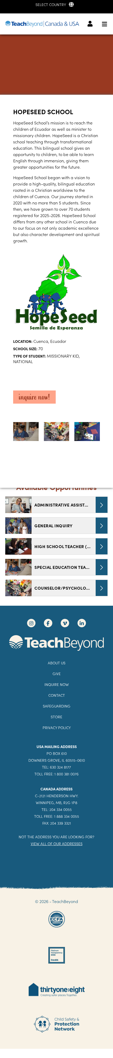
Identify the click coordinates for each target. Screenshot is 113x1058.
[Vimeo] (65, 623)
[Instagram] (31, 623)
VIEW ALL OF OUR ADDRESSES (57, 843)
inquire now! (34, 397)
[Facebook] (48, 623)
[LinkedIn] (82, 623)
